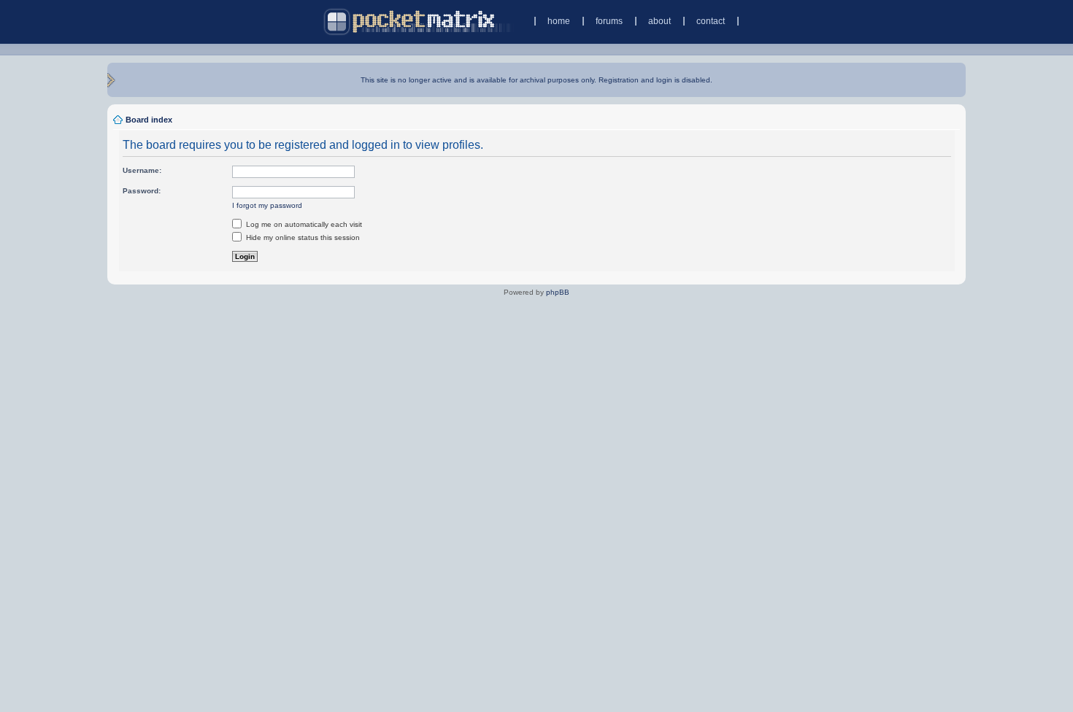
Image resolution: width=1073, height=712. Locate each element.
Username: (142, 170)
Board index (149, 119)
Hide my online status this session (302, 237)
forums (609, 21)
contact (710, 21)
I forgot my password (267, 205)
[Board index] (418, 22)
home (558, 21)
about (659, 21)
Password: (142, 191)
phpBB (557, 292)
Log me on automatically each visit (303, 224)
